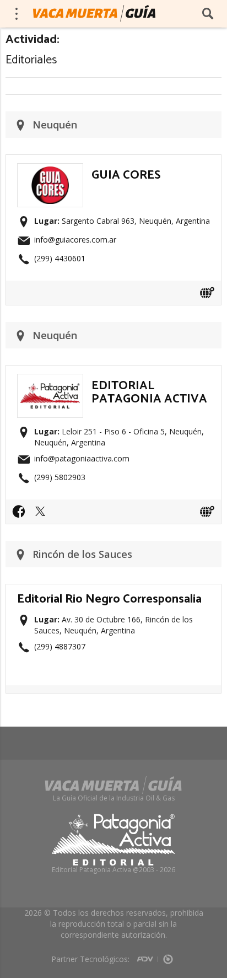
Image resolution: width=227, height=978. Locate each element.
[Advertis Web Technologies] (147, 955)
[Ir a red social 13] (43, 515)
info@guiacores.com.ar (75, 239)
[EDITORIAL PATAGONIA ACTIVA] (50, 380)
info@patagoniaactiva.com (81, 458)
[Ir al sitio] (207, 292)
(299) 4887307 (59, 646)
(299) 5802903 (59, 477)
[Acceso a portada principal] (94, 13)
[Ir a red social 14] (21, 515)
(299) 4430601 (59, 258)
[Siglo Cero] (168, 955)
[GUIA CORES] (50, 170)
